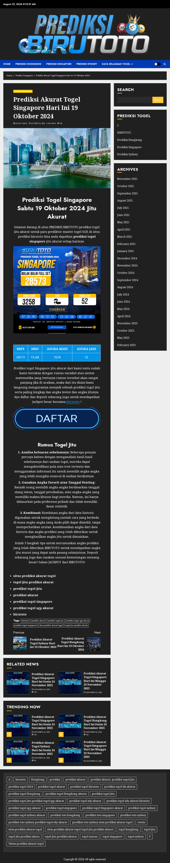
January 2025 (125, 251)
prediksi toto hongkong (65, 815)
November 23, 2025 (94, 692)
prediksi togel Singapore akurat (102, 808)
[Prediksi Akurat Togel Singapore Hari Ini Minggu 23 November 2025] (70, 683)
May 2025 (123, 222)
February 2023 (126, 345)
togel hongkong (129, 829)
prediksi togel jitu (56, 620)
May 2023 (123, 338)
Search (125, 89)
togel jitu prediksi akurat (76, 625)
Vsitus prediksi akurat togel (26, 843)
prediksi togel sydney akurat (26, 815)
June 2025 (123, 215)
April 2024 (123, 316)
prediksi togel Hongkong (24, 794)
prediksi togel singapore (25, 625)
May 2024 (123, 309)
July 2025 (123, 208)
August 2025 (125, 200)
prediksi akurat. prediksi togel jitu (112, 779)
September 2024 (127, 280)
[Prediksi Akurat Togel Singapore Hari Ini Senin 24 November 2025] (18, 683)
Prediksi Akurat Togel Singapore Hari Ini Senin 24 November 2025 (43, 679)
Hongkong (37, 779)
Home (6, 64)
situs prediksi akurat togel (51, 625)
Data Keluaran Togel (116, 64)
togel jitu (149, 829)
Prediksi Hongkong (28, 64)
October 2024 (125, 273)
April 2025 (123, 229)
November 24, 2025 (42, 689)
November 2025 (127, 179)
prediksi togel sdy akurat (85, 801)
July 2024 (123, 294)
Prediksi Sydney (86, 64)
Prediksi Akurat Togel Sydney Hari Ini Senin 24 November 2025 (43, 748)
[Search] (165, 64)
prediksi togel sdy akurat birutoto (128, 801)
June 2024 (123, 301)
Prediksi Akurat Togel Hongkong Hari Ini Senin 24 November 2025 (95, 722)
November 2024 (127, 265)
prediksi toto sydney (133, 815)
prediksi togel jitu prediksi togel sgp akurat (36, 801)
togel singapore (113, 836)
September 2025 (127, 193)
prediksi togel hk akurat (119, 786)
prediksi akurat (38, 620)
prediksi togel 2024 (20, 786)
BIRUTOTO (124, 132)
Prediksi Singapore (58, 64)
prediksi (55, 779)
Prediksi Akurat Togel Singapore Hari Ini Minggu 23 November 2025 (95, 681)
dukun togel (21, 123)
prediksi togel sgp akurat (77, 620)
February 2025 (126, 244)
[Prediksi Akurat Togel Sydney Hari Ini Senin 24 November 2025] (18, 751)
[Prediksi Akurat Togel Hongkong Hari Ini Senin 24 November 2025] (70, 725)
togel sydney (136, 836)
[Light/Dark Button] (157, 64)
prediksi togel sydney (142, 808)
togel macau (89, 836)
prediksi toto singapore (100, 815)
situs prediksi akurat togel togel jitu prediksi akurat (80, 829)
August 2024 (125, 287)
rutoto (141, 822)
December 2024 (127, 258)
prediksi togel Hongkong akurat (66, 794)
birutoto (25, 620)
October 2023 (125, 330)
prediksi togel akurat (51, 786)
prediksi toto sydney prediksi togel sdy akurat (37, 822)
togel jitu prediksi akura (24, 836)
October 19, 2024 (38, 123)
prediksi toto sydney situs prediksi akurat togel (102, 822)
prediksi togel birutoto (84, 786)
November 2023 (127, 323)
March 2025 (124, 236)
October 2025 (125, 186)
